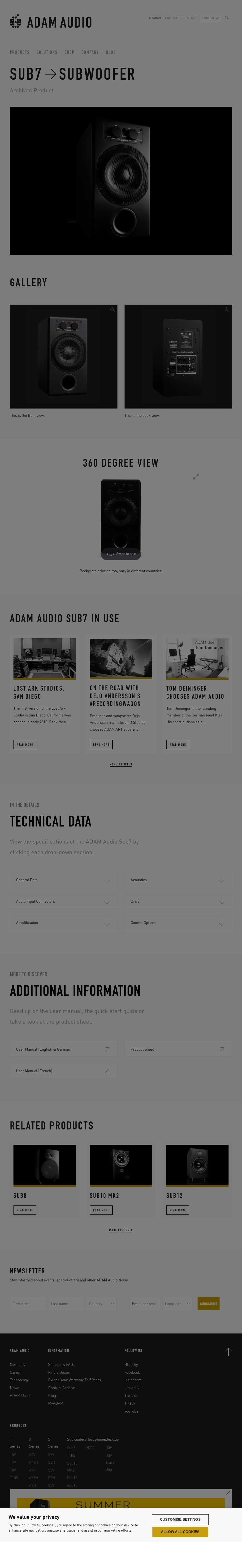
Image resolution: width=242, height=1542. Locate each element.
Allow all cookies (180, 1532)
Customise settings (180, 1519)
